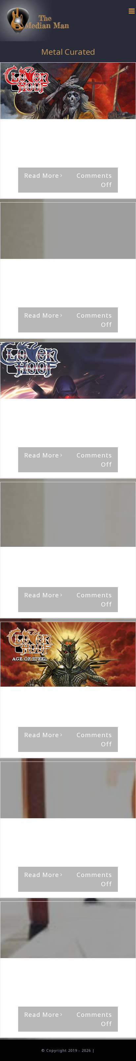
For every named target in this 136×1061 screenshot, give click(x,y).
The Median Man (33, 132)
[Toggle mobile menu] (132, 11)
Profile (16, 565)
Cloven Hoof (22, 277)
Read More (41, 175)
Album (103, 132)
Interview (32, 837)
